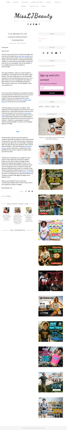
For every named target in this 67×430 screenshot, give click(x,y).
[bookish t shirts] (50, 214)
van (58, 106)
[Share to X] (29, 191)
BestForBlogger (41, 428)
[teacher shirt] (50, 240)
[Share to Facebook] (26, 191)
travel (53, 106)
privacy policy (42, 38)
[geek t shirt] (50, 341)
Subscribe (52, 93)
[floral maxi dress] (50, 189)
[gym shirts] (50, 316)
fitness (8, 196)
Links (39, 41)
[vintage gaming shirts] (50, 290)
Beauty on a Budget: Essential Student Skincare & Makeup (52, 138)
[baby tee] (50, 366)
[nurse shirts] (50, 164)
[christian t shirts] (50, 392)
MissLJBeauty (33, 15)
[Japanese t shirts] (50, 417)
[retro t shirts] (50, 265)
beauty (41, 106)
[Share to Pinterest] (32, 191)
